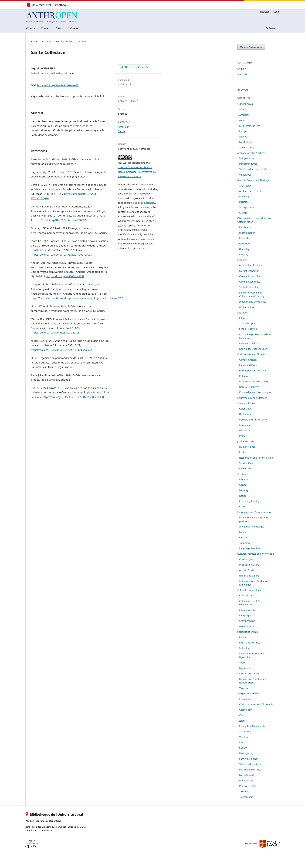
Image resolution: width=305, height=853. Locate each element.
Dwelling (244, 196)
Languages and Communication (254, 512)
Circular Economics (249, 276)
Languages (245, 615)
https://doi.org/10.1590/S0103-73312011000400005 (61, 254)
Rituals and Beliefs (249, 575)
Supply (243, 747)
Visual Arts (245, 174)
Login (276, 11)
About (29, 28)
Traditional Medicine (250, 764)
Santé (121, 131)
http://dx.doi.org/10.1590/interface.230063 (60, 220)
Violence (243, 688)
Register (264, 11)
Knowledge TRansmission (253, 348)
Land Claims (246, 468)
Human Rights (247, 446)
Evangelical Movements (252, 726)
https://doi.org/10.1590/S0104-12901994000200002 (61, 350)
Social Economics (248, 287)
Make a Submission (251, 47)
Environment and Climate (251, 354)
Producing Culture (249, 564)
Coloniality (245, 408)
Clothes (243, 212)
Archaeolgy (245, 185)
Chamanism (245, 698)
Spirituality (245, 731)
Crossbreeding (247, 620)
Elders (242, 637)
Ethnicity (244, 479)
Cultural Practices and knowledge (255, 553)
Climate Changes (248, 359)
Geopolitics (245, 424)
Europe (243, 131)
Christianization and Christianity (256, 704)
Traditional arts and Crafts (253, 169)
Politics (243, 435)
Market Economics (249, 270)
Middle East (245, 141)
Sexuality (244, 791)
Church (243, 715)
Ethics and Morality (249, 642)
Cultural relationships (249, 590)
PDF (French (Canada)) (135, 67)
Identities (242, 474)
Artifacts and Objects (250, 191)
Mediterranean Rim (249, 125)
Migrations (245, 668)
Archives (46, 41)
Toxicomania (246, 796)
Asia (241, 120)
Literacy (243, 318)
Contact (74, 28)
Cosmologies (246, 559)
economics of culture (250, 265)
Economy (242, 259)
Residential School (249, 343)
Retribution (245, 227)
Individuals (245, 648)
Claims (243, 506)
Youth (242, 662)
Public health (246, 780)
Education (242, 312)
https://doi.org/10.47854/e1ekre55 (57, 85)
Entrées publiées (65, 41)
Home (34, 41)
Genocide (244, 243)
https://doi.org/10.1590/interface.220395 (55, 332)
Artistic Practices (248, 570)
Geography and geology (252, 370)
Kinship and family (249, 673)
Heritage (244, 201)
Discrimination (247, 232)
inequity (243, 254)
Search (60, 28)
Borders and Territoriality (253, 419)
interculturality (247, 610)
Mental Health (246, 775)
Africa (242, 109)
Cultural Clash (246, 595)
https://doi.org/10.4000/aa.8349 (65, 276)
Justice (242, 452)
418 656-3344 (45, 830)
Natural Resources (249, 386)
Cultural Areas (245, 103)
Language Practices (249, 548)
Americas (123, 127)
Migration (244, 430)
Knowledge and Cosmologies (255, 392)
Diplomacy (245, 414)
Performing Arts (248, 163)
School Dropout (247, 323)
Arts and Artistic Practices (251, 152)
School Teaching (248, 328)
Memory (243, 490)
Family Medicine (248, 758)
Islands (243, 136)
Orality (243, 537)
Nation (243, 495)
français (242, 74)
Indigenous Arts (248, 158)
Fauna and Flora (248, 365)
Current (45, 28)
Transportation (247, 207)
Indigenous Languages (251, 526)
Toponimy (244, 542)
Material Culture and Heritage (253, 180)
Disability (244, 249)
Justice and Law (245, 441)
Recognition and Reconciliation (256, 457)
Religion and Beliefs (248, 693)
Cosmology (245, 709)
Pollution (244, 376)
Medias (243, 531)
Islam (242, 720)
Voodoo (243, 737)
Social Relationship (247, 631)
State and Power (246, 403)
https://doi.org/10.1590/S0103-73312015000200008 (73, 397)
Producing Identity (249, 501)
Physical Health (247, 785)
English (241, 68)
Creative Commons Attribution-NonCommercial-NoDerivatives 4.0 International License (137, 172)
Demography (246, 753)
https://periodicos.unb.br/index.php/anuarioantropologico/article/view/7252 (77, 298)
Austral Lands (246, 147)
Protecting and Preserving (253, 381)
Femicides (244, 238)
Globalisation (246, 307)
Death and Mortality (250, 769)
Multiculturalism (248, 626)
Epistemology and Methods (252, 397)
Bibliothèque (61, 5)
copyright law (148, 202)
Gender (243, 484)
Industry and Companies (252, 301)
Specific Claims (247, 463)
